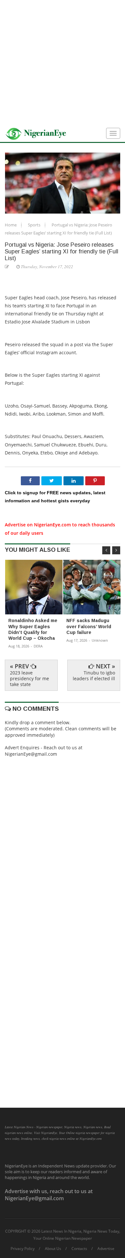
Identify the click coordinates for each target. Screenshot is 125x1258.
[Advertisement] (62, 62)
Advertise (105, 1248)
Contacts (79, 1248)
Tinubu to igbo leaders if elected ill (94, 676)
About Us (53, 1248)
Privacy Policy (23, 1248)
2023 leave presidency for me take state (29, 678)
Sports (34, 225)
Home (11, 225)
